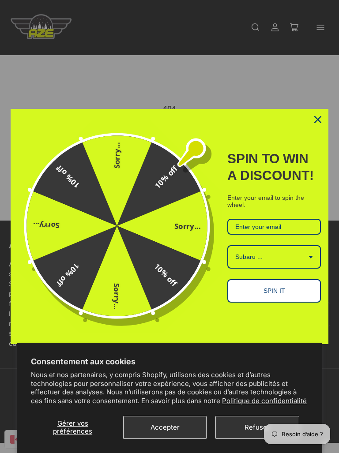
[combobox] (274, 257)
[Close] (317, 119)
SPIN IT (274, 290)
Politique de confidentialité (264, 401)
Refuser (257, 427)
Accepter (165, 427)
